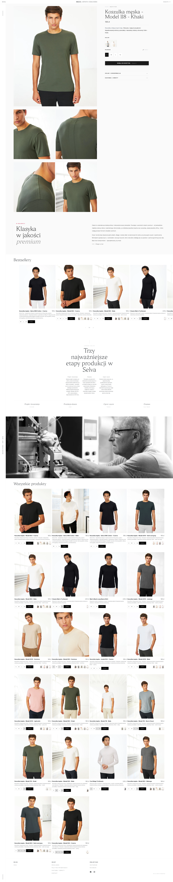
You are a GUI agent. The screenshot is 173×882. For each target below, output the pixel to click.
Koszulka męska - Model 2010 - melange (139, 599)
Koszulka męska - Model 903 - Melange (139, 781)
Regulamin (55, 865)
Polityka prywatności (60, 867)
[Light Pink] (156, 543)
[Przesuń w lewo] (85, 328)
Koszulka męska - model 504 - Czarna (101, 659)
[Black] (116, 318)
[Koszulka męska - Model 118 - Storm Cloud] (108, 43)
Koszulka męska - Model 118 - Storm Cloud (140, 721)
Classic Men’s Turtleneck (138, 311)
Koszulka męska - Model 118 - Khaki (25, 781)
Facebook (93, 867)
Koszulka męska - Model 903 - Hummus (64, 659)
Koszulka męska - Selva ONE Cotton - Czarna (33, 311)
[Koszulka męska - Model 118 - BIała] (114, 43)
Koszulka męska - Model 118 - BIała (100, 721)
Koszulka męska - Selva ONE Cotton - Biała (65, 535)
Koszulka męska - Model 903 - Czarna (68, 311)
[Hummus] (82, 318)
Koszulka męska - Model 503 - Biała (63, 781)
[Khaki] (85, 318)
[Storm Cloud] (125, 728)
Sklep (107, 6)
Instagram (93, 865)
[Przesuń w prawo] (93, 328)
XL (121, 55)
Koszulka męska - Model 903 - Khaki (63, 721)
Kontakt (55, 873)
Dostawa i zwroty (58, 870)
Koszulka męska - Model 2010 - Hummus (27, 659)
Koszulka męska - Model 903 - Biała (104, 311)
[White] (91, 318)
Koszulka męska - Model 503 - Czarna (64, 843)
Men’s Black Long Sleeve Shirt (99, 599)
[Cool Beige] (165, 318)
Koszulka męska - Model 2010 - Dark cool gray (141, 535)
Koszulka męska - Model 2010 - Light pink (27, 721)
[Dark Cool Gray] (79, 318)
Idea (15, 865)
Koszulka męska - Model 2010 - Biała (138, 659)
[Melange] (88, 318)
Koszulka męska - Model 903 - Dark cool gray (29, 843)
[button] (127, 73)
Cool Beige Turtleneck (96, 781)
